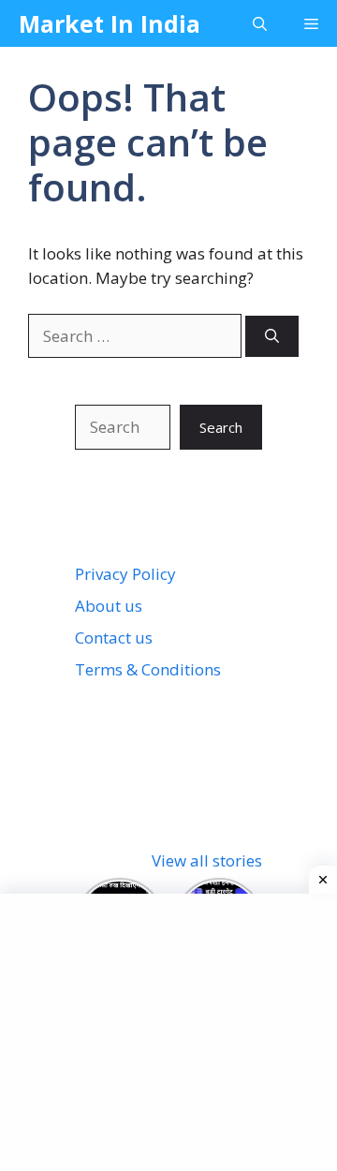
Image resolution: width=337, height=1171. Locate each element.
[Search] (272, 337)
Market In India (109, 23)
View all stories (207, 860)
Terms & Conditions (148, 669)
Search (220, 427)
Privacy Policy (125, 574)
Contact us (114, 637)
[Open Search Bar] (260, 23)
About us (108, 605)
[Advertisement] (175, 1029)
